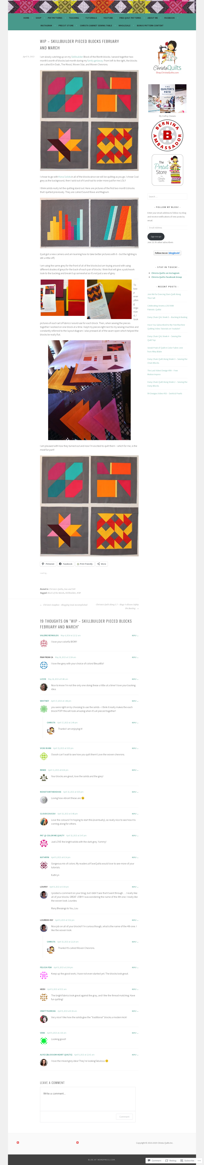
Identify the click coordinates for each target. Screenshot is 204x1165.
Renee (43, 770)
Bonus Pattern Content (150, 25)
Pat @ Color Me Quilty (52, 835)
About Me (153, 17)
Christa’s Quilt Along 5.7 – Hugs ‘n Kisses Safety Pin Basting (117, 607)
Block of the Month (55, 593)
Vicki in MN (45, 748)
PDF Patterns (55, 17)
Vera (42, 1032)
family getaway (95, 60)
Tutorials (91, 17)
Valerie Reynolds (49, 635)
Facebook (169, 17)
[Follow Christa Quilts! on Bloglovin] (167, 254)
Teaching (74, 17)
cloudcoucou (47, 813)
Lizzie (43, 679)
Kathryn (44, 857)
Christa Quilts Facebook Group (166, 277)
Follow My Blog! (167, 207)
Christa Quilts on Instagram (165, 273)
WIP (79, 593)
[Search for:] (167, 196)
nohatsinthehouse (50, 791)
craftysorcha (48, 1011)
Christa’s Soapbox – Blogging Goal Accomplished (65, 605)
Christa (51, 722)
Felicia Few (46, 967)
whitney (44, 700)
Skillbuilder (77, 56)
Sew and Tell (69, 589)
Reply (134, 635)
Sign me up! (156, 236)
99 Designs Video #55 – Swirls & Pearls (164, 393)
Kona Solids (64, 176)
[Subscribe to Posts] (18, 1142)
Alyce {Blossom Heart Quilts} (56, 1054)
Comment (124, 1116)
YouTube (108, 17)
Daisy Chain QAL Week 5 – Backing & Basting (167, 317)
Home (26, 17)
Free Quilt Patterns (130, 17)
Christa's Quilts (56, 589)
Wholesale (124, 25)
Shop (38, 17)
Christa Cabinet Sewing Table (96, 25)
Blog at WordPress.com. (102, 1159)
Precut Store (65, 25)
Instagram (46, 25)
